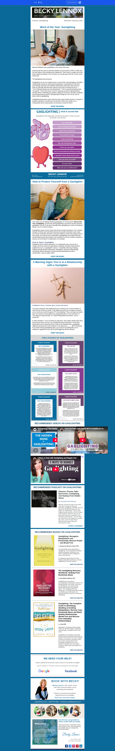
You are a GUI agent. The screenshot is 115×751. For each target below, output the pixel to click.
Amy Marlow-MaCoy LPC (67, 578)
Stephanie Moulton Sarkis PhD (69, 546)
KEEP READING (57, 106)
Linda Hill (63, 624)
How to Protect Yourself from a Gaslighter (57, 181)
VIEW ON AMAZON (76, 564)
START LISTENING (75, 526)
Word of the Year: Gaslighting (57, 27)
